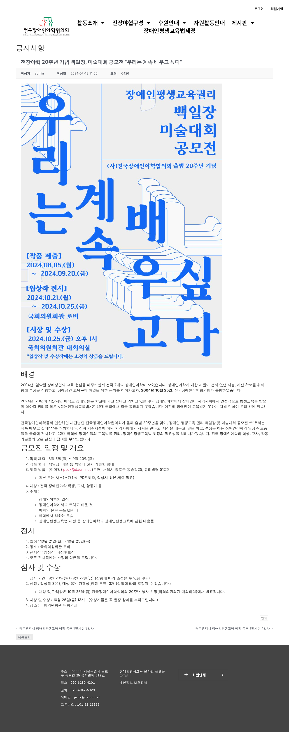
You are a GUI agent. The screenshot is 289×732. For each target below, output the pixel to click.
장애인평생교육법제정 (170, 31)
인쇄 (264, 618)
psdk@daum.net (77, 469)
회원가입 (276, 8)
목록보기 (24, 637)
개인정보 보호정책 (133, 682)
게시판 (239, 23)
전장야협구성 (128, 23)
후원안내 (168, 23)
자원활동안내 (209, 23)
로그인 (259, 8)
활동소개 (87, 23)
